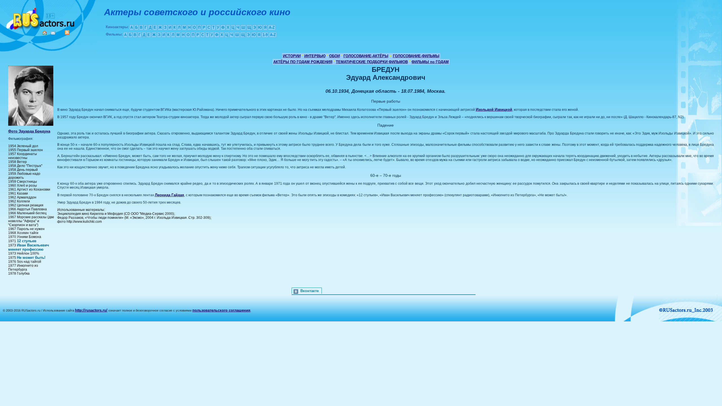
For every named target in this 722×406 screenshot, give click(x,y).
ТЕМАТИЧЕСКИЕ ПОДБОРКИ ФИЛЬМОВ (372, 62)
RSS (67, 32)
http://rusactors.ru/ (91, 310)
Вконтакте (309, 291)
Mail (53, 33)
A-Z (272, 27)
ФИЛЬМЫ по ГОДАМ (430, 62)
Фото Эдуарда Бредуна (29, 131)
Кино (41, 18)
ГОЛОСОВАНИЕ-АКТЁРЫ (366, 56)
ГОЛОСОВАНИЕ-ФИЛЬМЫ (416, 56)
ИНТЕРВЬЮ (314, 56)
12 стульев (26, 241)
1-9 (265, 35)
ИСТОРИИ (292, 56)
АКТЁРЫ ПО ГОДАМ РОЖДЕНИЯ (302, 62)
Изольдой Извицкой (494, 109)
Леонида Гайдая (169, 195)
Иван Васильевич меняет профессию (28, 247)
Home (44, 33)
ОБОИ (334, 56)
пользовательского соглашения (221, 310)
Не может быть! (31, 257)
